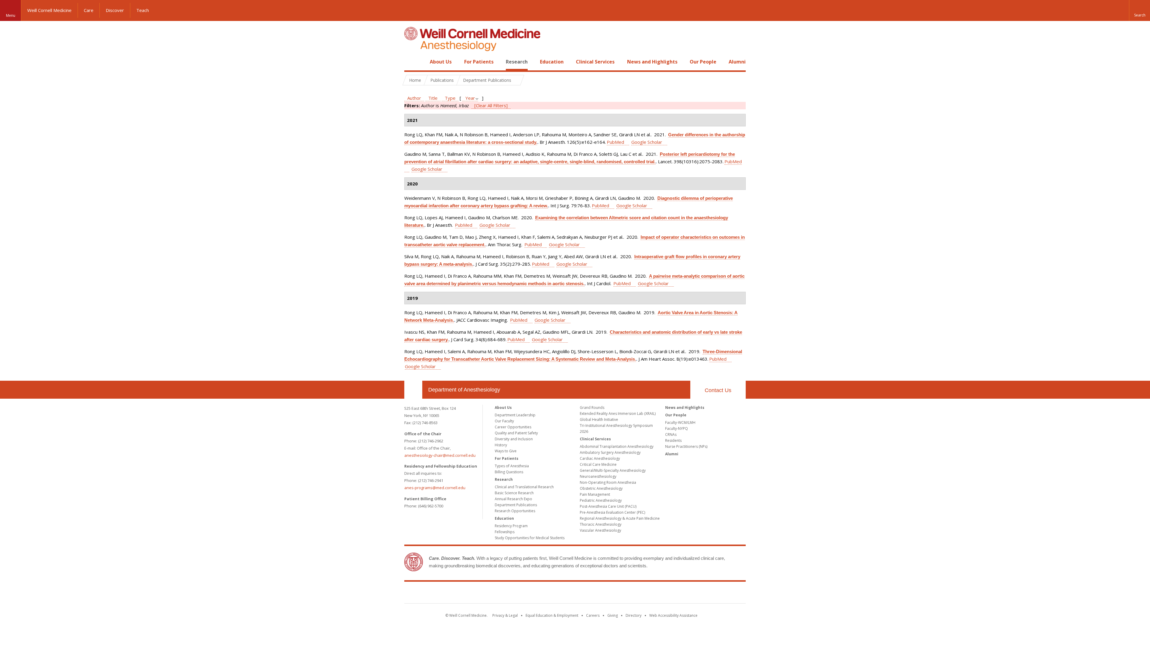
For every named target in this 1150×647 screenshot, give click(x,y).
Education (552, 61)
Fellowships (505, 531)
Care (88, 10)
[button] (1139, 10)
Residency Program (511, 525)
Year (470, 98)
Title (433, 98)
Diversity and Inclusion (514, 439)
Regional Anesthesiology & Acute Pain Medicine (620, 518)
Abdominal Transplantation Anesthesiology (616, 446)
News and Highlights (652, 61)
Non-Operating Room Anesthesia (608, 482)
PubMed (615, 142)
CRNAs (671, 434)
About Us (441, 61)
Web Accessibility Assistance (673, 615)
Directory (633, 615)
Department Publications (516, 504)
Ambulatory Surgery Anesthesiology (610, 452)
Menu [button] (10, 15)
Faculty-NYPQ (676, 428)
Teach (142, 10)
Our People (703, 61)
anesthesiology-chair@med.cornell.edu (440, 455)
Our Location (413, 390)
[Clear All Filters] (491, 105)
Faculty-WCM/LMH (680, 422)
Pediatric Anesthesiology (601, 500)
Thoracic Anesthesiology (600, 524)
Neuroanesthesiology (598, 476)
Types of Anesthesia (512, 465)
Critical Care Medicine (598, 464)
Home (410, 61)
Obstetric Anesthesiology (601, 488)
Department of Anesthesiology (464, 390)
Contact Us (718, 390)
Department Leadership (515, 415)
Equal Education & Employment (552, 615)
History (501, 445)
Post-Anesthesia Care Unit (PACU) (608, 506)
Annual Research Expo (513, 498)
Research (517, 61)
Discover (115, 10)
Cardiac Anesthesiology (600, 458)
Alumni (737, 61)
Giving (612, 615)
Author (414, 98)
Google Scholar (646, 142)
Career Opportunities (513, 427)
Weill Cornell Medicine (49, 10)
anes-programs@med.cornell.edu (434, 487)
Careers (593, 615)
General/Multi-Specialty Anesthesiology (613, 470)
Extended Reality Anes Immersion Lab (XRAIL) (618, 413)
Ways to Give (506, 450)
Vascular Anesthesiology (600, 530)
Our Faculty (504, 421)
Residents (673, 440)
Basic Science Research (514, 492)
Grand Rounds (592, 407)
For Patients (479, 61)
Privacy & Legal (505, 615)
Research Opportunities (515, 510)
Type (450, 98)
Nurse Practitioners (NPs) (686, 446)
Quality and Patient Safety (516, 433)
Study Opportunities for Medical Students (530, 537)
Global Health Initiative (599, 419)
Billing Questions (509, 471)
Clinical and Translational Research (524, 486)
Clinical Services (595, 61)
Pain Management (595, 494)
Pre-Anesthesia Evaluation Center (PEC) (612, 512)
